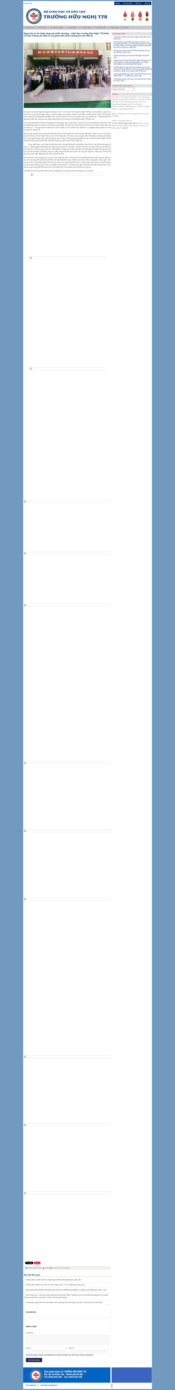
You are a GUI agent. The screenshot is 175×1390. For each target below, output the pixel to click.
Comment (29, 1332)
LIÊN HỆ (147, 3)
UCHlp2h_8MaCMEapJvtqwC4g (123, 123)
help (116, 116)
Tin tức (54, 1268)
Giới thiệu (42, 27)
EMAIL (118, 3)
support (125, 128)
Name (28, 1348)
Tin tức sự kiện (56, 27)
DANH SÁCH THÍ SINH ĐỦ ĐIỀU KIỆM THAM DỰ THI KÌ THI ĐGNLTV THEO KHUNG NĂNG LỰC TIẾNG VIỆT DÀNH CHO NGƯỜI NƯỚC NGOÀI (132, 62)
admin (47, 1268)
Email (71, 1348)
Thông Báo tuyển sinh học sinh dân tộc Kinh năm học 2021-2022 (132, 80)
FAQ (125, 125)
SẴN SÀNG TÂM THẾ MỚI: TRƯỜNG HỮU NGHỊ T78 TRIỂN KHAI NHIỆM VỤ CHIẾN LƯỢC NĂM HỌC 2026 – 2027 (66, 1290)
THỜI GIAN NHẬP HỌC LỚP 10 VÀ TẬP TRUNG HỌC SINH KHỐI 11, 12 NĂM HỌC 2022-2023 (132, 75)
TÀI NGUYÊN (127, 3)
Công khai (114, 27)
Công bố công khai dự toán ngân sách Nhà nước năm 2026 (132, 38)
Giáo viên (73, 27)
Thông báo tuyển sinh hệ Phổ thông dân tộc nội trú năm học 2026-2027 (132, 51)
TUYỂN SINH (86, 27)
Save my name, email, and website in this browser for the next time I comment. (60, 1355)
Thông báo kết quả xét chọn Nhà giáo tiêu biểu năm (131, 56)
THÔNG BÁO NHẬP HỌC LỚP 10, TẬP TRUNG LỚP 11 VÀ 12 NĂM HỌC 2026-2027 (55, 1285)
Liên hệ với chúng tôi (48, 1385)
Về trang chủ (31, 1385)
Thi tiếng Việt (100, 27)
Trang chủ (29, 27)
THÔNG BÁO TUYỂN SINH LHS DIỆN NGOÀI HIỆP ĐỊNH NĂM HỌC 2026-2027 (53, 1280)
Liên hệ (125, 27)
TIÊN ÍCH (138, 3)
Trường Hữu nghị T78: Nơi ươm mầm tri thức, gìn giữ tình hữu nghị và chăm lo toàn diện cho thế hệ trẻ (63, 1302)
